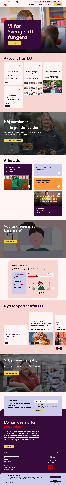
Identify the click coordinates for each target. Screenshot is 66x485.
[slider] (37, 276)
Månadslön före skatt (34, 274)
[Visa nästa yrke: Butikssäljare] (52, 288)
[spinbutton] (50, 274)
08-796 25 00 (52, 457)
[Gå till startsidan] (5, 5)
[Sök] (17, 2)
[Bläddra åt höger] (60, 348)
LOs (57, 406)
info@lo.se (53, 460)
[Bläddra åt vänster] (57, 348)
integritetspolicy (11, 482)
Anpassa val (55, 482)
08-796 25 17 (52, 459)
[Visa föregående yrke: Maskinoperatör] (29, 288)
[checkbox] (34, 404)
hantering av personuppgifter (40, 407)
